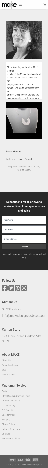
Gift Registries (8, 410)
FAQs (4, 391)
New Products (8, 374)
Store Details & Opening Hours (16, 396)
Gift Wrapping (8, 405)
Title (13, 159)
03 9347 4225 (11, 309)
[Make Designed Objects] (9, 4)
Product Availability (11, 400)
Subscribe (24, 247)
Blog (4, 369)
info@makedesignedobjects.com (24, 316)
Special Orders (8, 415)
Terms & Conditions (11, 438)
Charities (6, 434)
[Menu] (20, 4)
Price (20, 159)
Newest (28, 159)
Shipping (6, 419)
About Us (6, 360)
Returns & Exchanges (12, 429)
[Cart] (44, 5)
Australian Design (10, 365)
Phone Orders (8, 424)
